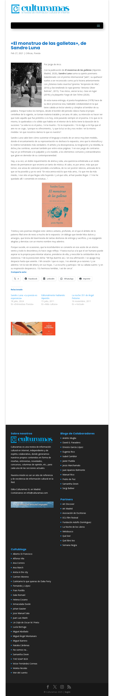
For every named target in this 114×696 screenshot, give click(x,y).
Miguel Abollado (20, 631)
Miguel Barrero (20, 640)
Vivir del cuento (20, 672)
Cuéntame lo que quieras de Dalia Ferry (32, 581)
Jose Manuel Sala (21, 613)
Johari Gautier (19, 608)
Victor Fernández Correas (25, 663)
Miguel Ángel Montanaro (25, 636)
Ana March (18, 567)
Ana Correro (19, 562)
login (67, 692)
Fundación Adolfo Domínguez (76, 522)
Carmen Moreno (21, 576)
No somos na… (20, 649)
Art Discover (68, 504)
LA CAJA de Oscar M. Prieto (26, 622)
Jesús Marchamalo (71, 465)
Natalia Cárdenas (21, 645)
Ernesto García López (72, 447)
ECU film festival (70, 517)
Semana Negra (69, 545)
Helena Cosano (20, 599)
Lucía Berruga (19, 626)
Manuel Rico (68, 474)
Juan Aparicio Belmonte (73, 470)
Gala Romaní (19, 595)
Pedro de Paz (68, 479)
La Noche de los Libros (73, 526)
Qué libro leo (68, 540)
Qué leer (66, 535)
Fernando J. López (21, 585)
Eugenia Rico (68, 451)
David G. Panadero (71, 442)
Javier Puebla (68, 460)
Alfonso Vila (18, 558)
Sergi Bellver (68, 488)
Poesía (37, 53)
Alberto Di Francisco (22, 553)
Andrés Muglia (69, 438)
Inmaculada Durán (22, 604)
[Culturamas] (32, 443)
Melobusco (67, 531)
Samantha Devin (70, 483)
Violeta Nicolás (20, 668)
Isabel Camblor (69, 456)
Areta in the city (20, 572)
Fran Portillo (19, 590)
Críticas (29, 53)
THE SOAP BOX (20, 659)
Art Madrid (67, 508)
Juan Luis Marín (20, 617)
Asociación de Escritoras (74, 513)
